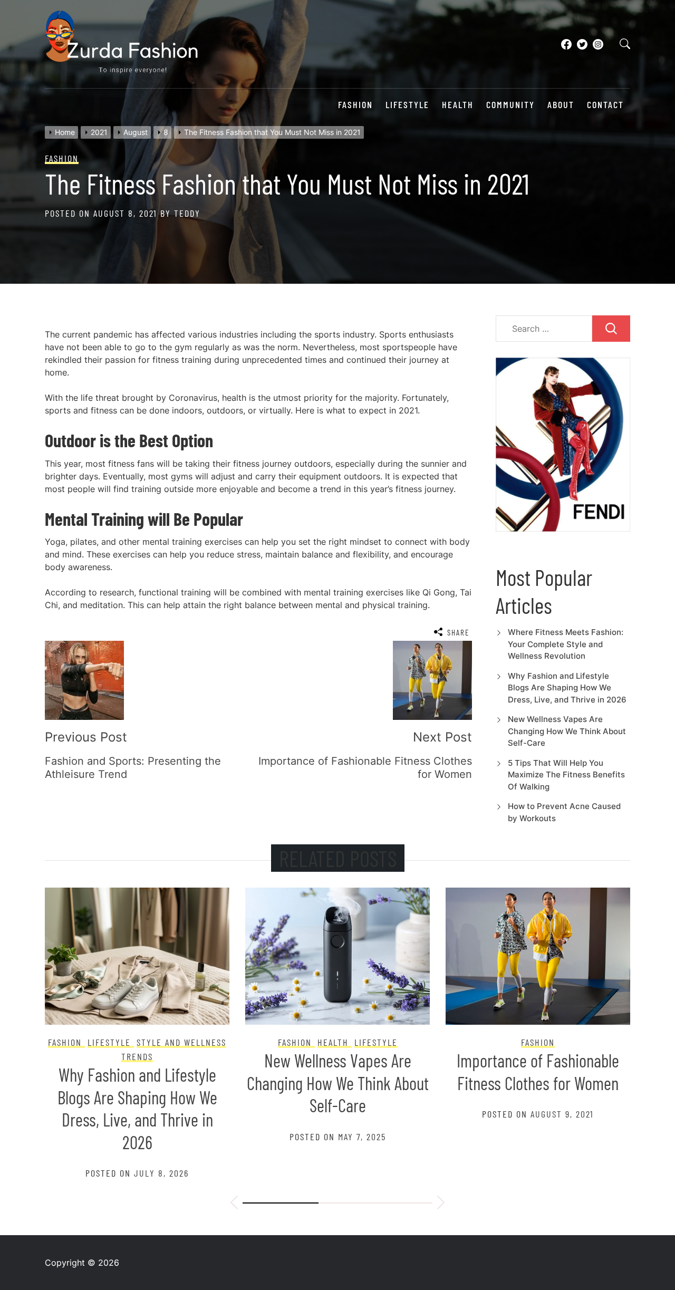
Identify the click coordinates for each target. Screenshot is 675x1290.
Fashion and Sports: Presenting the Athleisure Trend (537, 1083)
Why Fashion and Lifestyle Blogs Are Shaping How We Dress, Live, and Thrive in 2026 (567, 688)
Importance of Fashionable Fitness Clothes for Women (337, 1072)
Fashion (355, 104)
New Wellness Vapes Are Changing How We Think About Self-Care (567, 731)
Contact (605, 104)
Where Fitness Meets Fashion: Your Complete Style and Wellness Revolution (565, 644)
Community (510, 104)
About (560, 104)
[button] (234, 1204)
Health (458, 104)
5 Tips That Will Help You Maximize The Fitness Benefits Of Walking (566, 775)
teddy (187, 213)
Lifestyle (407, 104)
